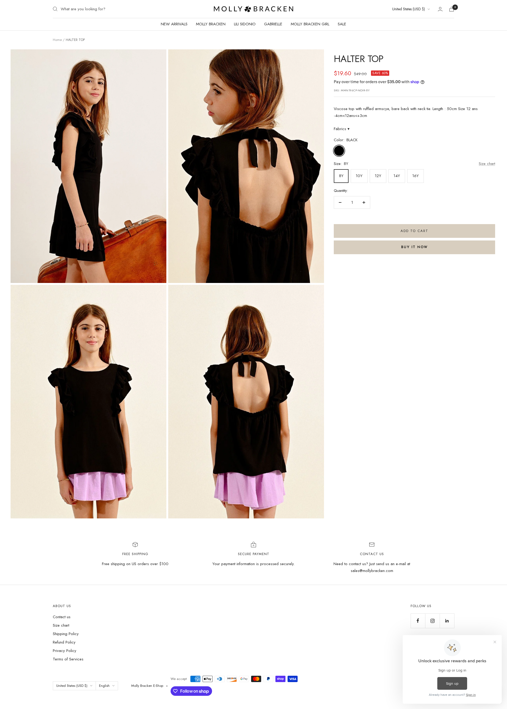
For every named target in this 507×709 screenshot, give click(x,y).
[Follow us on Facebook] (418, 620)
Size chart (487, 164)
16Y (415, 176)
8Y (341, 176)
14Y (396, 176)
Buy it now (414, 247)
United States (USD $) (408, 9)
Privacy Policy (64, 651)
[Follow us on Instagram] (432, 620)
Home (57, 39)
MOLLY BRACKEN (211, 24)
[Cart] (451, 9)
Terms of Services (68, 659)
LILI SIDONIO (245, 24)
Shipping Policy (66, 634)
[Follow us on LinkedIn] (447, 620)
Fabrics (342, 129)
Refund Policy (64, 642)
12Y (378, 176)
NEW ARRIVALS (174, 24)
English (104, 685)
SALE (342, 24)
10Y (359, 176)
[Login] (440, 9)
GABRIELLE (273, 24)
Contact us (62, 617)
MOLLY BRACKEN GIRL (310, 24)
